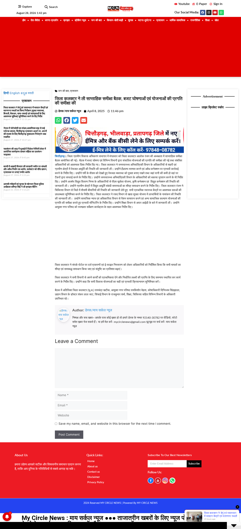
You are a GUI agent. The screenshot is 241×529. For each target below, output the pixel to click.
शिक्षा (207, 20)
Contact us (93, 471)
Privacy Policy (95, 482)
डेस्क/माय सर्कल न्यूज (98, 310)
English (15, 93)
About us (92, 466)
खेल (217, 20)
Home (91, 461)
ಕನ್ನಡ (24, 93)
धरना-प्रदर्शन (51, 20)
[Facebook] (202, 12)
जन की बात (96, 20)
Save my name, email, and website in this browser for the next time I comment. (115, 423)
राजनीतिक (195, 20)
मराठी (31, 93)
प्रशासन (160, 20)
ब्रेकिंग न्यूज (80, 20)
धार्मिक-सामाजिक (177, 20)
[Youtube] (215, 12)
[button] (46, 7)
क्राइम (66, 20)
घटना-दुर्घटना (144, 20)
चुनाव (130, 20)
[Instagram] (209, 12)
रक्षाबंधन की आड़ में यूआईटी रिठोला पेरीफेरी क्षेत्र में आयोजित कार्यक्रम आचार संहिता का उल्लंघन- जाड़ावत (25, 152)
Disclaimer (93, 477)
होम (24, 20)
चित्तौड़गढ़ (60, 156)
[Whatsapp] (221, 12)
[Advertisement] (120, 50)
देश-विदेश (35, 20)
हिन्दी (6, 93)
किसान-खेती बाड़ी (115, 20)
